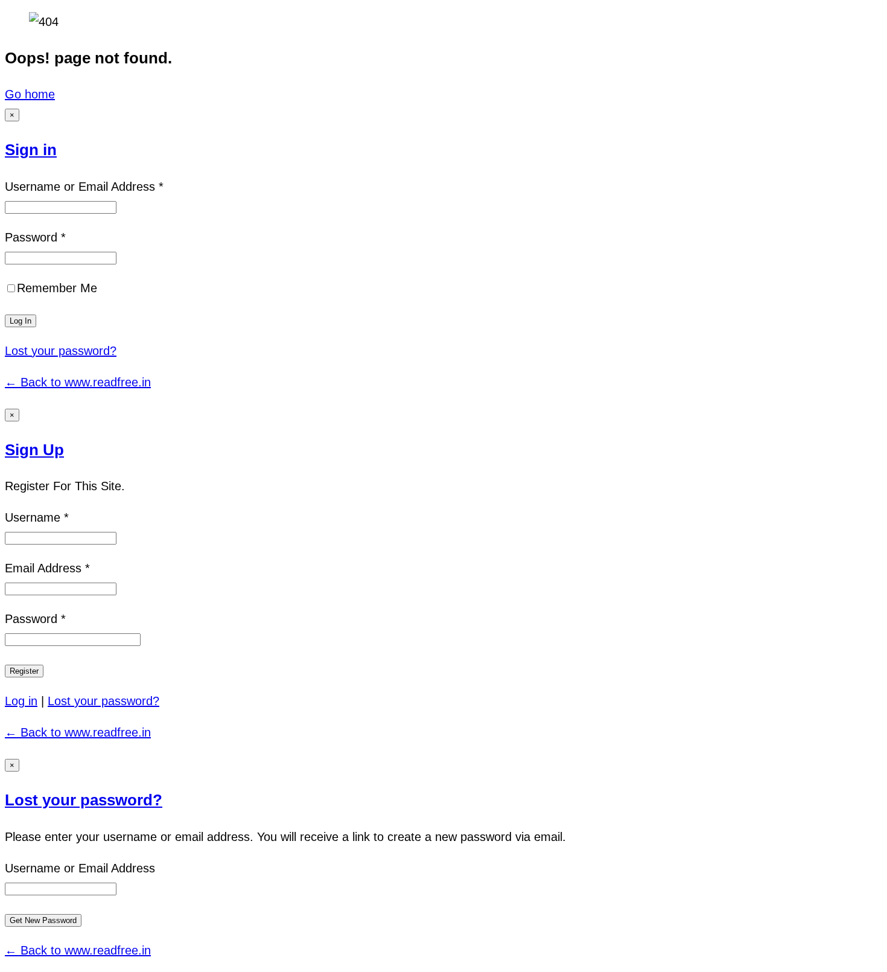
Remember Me (57, 288)
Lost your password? (60, 350)
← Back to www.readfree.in (78, 382)
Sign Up (34, 450)
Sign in (31, 150)
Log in (21, 701)
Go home (30, 94)
